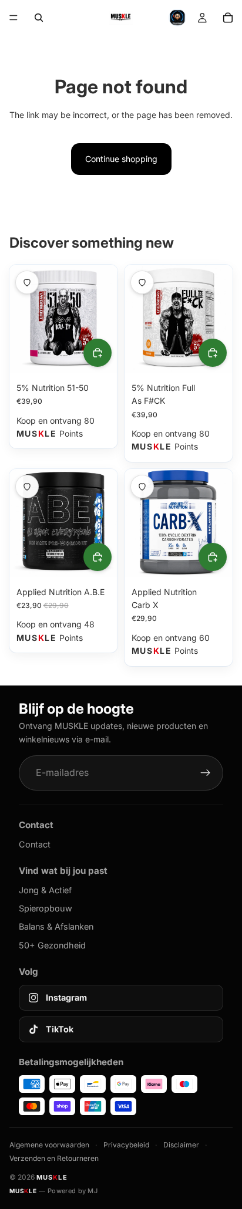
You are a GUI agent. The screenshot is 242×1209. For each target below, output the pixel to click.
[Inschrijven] (205, 773)
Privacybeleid (126, 1144)
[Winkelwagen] (228, 18)
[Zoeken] (39, 18)
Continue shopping (121, 159)
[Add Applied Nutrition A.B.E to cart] (97, 557)
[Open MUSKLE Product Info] (177, 18)
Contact (35, 844)
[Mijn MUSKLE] (202, 18)
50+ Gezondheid (52, 945)
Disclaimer (181, 1144)
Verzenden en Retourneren (54, 1158)
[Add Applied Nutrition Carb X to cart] (213, 557)
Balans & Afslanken (56, 926)
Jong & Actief (45, 890)
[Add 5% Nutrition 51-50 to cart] (97, 353)
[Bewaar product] (27, 282)
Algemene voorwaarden (49, 1144)
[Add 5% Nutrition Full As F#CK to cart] (213, 353)
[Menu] (13, 17)
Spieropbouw (45, 908)
